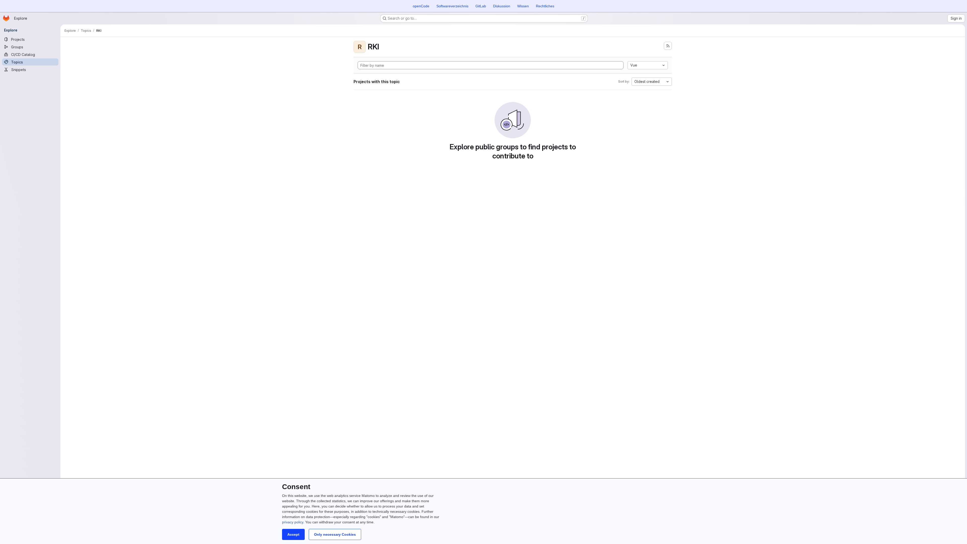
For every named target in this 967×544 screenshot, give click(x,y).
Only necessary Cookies (335, 534)
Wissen (523, 6)
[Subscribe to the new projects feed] (668, 46)
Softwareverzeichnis (452, 6)
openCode (421, 6)
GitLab (480, 6)
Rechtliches (545, 6)
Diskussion (501, 6)
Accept (293, 534)
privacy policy (292, 522)
